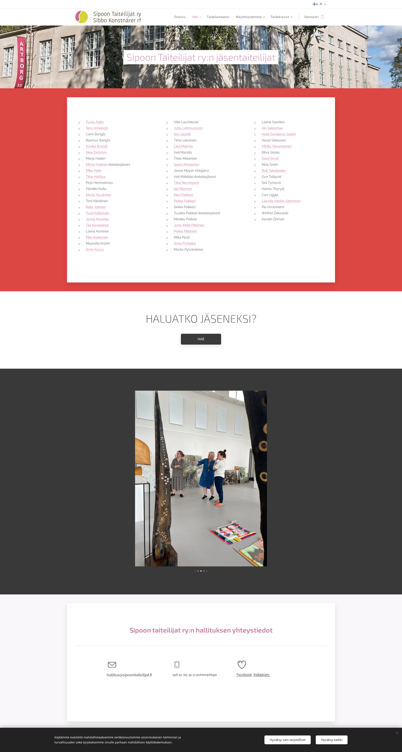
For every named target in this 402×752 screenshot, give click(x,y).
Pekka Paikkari (185, 201)
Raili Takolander (274, 171)
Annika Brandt (96, 146)
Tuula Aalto (95, 122)
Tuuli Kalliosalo (97, 213)
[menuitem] (181, 17)
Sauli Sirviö (270, 158)
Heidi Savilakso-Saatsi (279, 134)
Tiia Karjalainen (97, 225)
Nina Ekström (96, 152)
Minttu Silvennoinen (277, 146)
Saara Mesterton (186, 165)
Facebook (244, 675)
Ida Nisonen (183, 189)
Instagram (262, 675)
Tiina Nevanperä (186, 183)
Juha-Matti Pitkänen (189, 225)
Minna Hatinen (97, 165)
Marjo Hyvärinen (98, 195)
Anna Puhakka (185, 243)
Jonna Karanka (97, 219)
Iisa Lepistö (182, 134)
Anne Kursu (95, 250)
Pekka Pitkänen (185, 231)
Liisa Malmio (183, 146)
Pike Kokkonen (97, 237)
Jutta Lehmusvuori (188, 128)
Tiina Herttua (96, 177)
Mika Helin (94, 171)
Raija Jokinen (96, 207)
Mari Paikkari (183, 195)
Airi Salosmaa (272, 128)
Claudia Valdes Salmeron (281, 201)
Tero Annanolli (97, 128)
